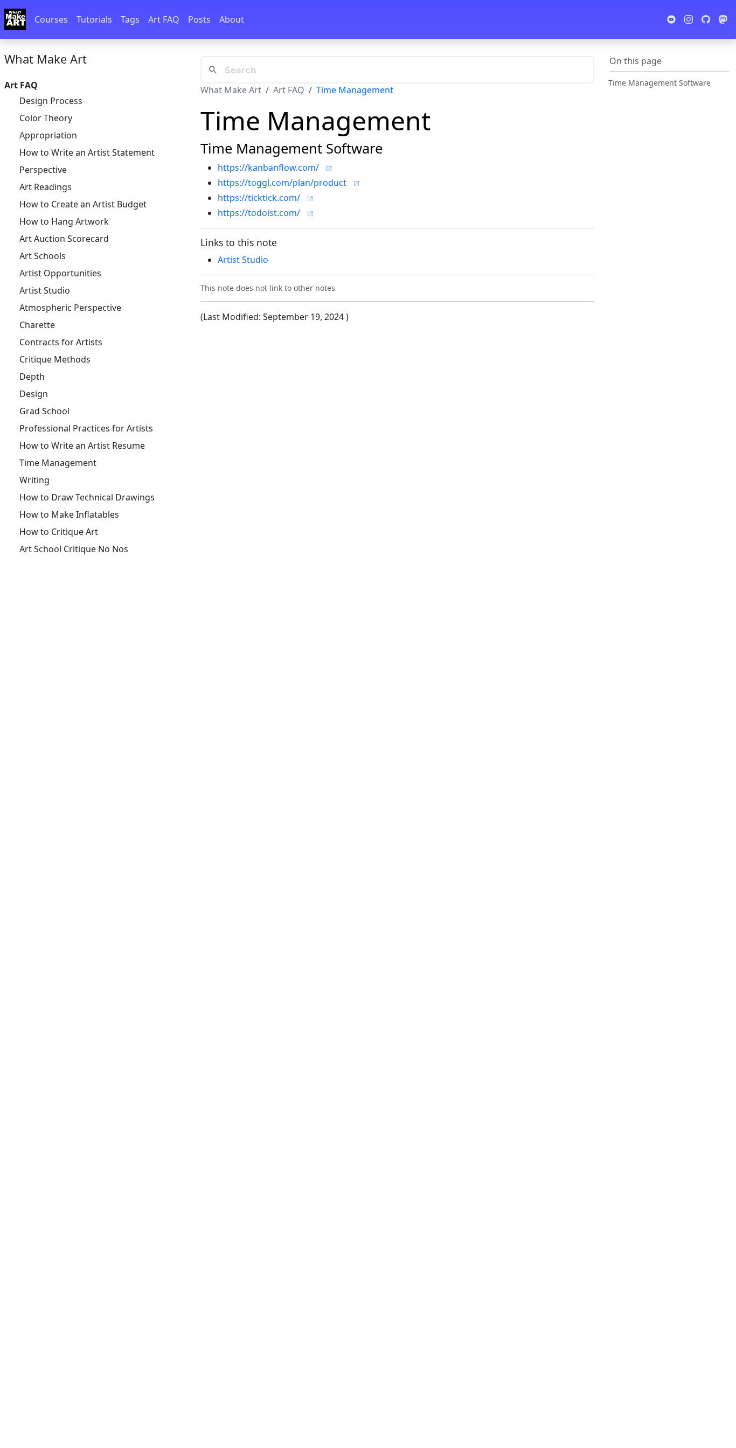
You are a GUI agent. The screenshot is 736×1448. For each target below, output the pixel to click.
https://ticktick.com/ (259, 198)
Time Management (57, 463)
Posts (199, 19)
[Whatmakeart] (15, 19)
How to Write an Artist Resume (82, 445)
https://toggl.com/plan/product (282, 183)
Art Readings (45, 187)
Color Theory (45, 118)
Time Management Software (659, 82)
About (231, 19)
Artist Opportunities (60, 273)
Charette (37, 325)
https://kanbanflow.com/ (268, 167)
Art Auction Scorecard (64, 239)
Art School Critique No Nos (73, 549)
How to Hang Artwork (64, 221)
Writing (34, 480)
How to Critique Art (58, 532)
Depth (32, 376)
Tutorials (94, 19)
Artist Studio (44, 290)
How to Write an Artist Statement (87, 152)
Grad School (44, 411)
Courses (51, 19)
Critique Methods (55, 359)
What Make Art (45, 59)
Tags (130, 19)
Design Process (50, 101)
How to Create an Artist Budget (83, 204)
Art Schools (42, 256)
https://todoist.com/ (259, 213)
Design (33, 394)
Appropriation (48, 135)
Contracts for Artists (60, 342)
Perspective (43, 170)
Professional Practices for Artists (86, 428)
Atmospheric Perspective (70, 308)
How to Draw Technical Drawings (87, 497)
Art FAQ (163, 19)
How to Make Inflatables (69, 514)
